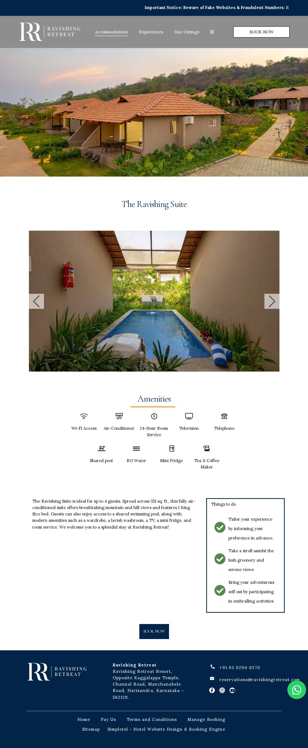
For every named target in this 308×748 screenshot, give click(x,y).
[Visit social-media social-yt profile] (232, 690)
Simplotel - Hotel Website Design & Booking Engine (166, 729)
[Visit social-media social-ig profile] (222, 690)
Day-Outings (186, 32)
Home (83, 719)
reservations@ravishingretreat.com (259, 679)
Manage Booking (206, 719)
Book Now (261, 32)
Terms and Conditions (152, 719)
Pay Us (108, 719)
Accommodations (111, 32)
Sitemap (91, 729)
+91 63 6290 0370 (239, 667)
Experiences (151, 32)
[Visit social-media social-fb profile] (212, 690)
